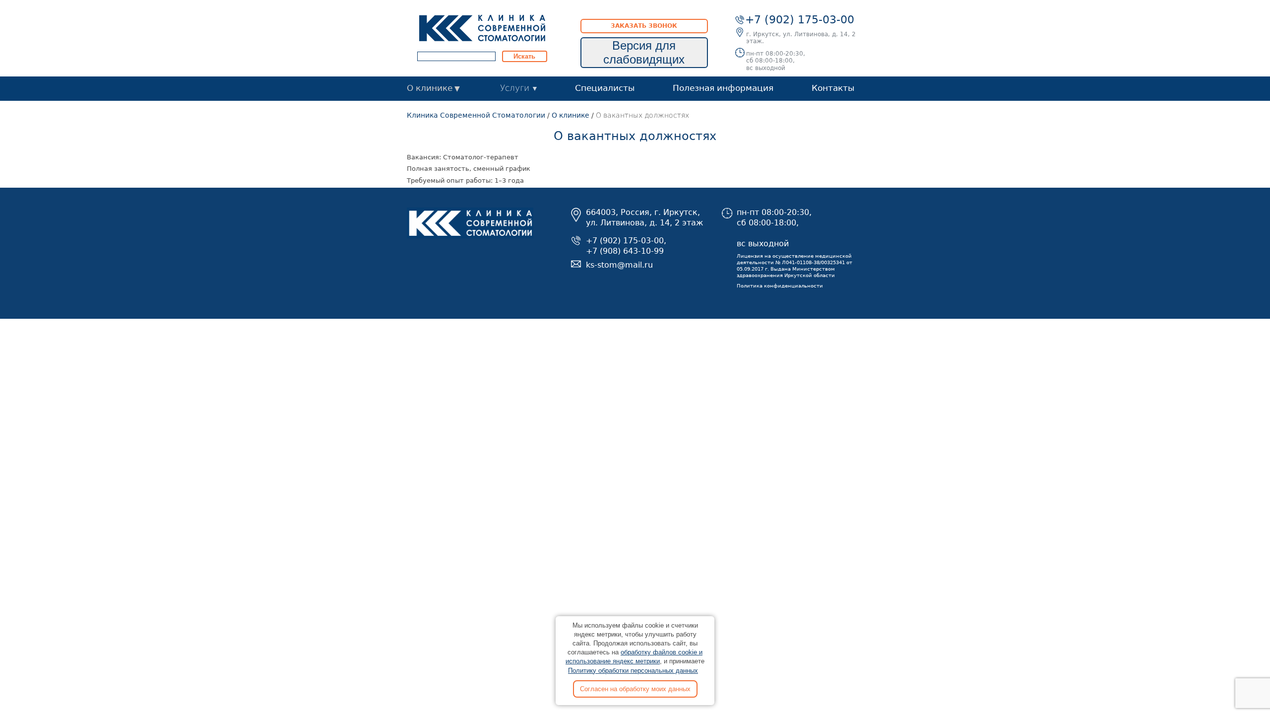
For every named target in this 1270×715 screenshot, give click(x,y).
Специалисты (605, 88)
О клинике (429, 88)
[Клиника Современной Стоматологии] (482, 27)
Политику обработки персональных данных (633, 670)
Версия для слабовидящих (644, 52)
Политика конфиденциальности (780, 285)
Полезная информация (723, 88)
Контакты (833, 88)
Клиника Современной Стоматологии (476, 115)
